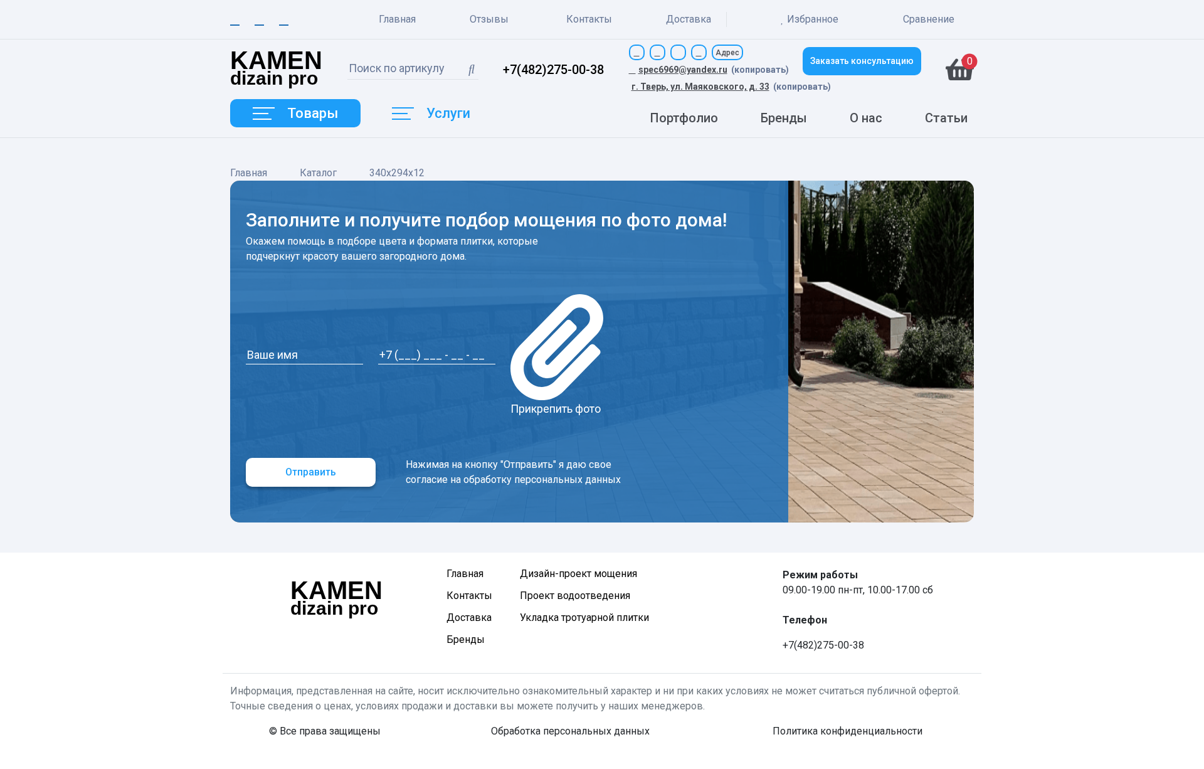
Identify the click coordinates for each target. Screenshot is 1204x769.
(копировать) (760, 70)
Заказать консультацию (862, 61)
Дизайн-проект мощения (578, 574)
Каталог (318, 173)
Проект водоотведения (575, 596)
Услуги (448, 113)
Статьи (946, 117)
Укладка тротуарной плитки (584, 617)
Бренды (784, 117)
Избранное (812, 19)
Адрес (727, 52)
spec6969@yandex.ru (682, 70)
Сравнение (927, 19)
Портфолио (684, 117)
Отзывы (489, 19)
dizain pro (276, 69)
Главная (397, 19)
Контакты (589, 19)
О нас (866, 117)
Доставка (688, 19)
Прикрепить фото (555, 408)
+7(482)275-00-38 (553, 69)
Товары (312, 113)
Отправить (310, 472)
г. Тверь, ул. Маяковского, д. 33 (700, 87)
